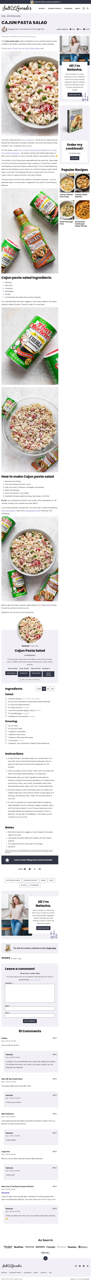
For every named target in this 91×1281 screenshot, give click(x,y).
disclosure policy (31, 36)
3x (52, 689)
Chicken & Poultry (30, 880)
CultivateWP (86, 1279)
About (77, 8)
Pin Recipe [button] (23, 673)
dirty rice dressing (8, 511)
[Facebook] (84, 1266)
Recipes (42, 8)
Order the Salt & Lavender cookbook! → (47, 2)
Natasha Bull (30, 655)
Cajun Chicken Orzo (14, 48)
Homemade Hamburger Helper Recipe (81, 224)
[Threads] (88, 1266)
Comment (9, 983)
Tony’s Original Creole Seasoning (30, 150)
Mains (43, 880)
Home (3, 16)
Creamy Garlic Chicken (81, 196)
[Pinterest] (80, 1266)
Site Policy (73, 1279)
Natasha (12, 29)
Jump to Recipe (62, 29)
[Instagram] (76, 1266)
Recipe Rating (24, 979)
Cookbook (68, 8)
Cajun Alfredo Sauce (32, 48)
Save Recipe (11, 673)
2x (48, 689)
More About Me (43, 928)
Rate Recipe (36, 673)
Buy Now (74, 158)
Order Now (51, 948)
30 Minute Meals (54, 8)
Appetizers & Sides (14, 16)
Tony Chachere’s (27, 140)
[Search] (88, 8)
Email (7, 1013)
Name (7, 1006)
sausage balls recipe (33, 511)
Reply (55, 1038)
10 (43, 29)
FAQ (50, 1272)
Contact (43, 1272)
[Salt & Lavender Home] (17, 8)
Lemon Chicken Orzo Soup (66, 196)
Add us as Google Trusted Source (31, 679)
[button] (22, 646)
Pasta (51, 880)
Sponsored (34, 885)
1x (44, 689)
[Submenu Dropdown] (45, 8)
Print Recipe (48, 674)
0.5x (39, 689)
